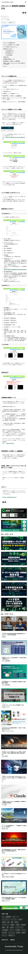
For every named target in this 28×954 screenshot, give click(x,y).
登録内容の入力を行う (8, 48)
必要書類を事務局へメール (9, 59)
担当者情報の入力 (9, 52)
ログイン (5, 66)
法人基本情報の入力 (9, 50)
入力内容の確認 (8, 55)
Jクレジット (4, 22)
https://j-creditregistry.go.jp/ (9, 497)
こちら (5, 87)
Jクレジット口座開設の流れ (9, 42)
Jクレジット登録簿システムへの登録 (11, 44)
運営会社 (12, 939)
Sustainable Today (7, 2)
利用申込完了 (6, 57)
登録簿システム (12, 22)
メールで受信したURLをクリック (10, 46)
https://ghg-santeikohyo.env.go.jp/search (15, 269)
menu (25, 2)
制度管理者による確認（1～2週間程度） (12, 61)
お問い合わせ (5, 939)
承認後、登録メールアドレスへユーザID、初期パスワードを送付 (14, 64)
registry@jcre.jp (10, 443)
